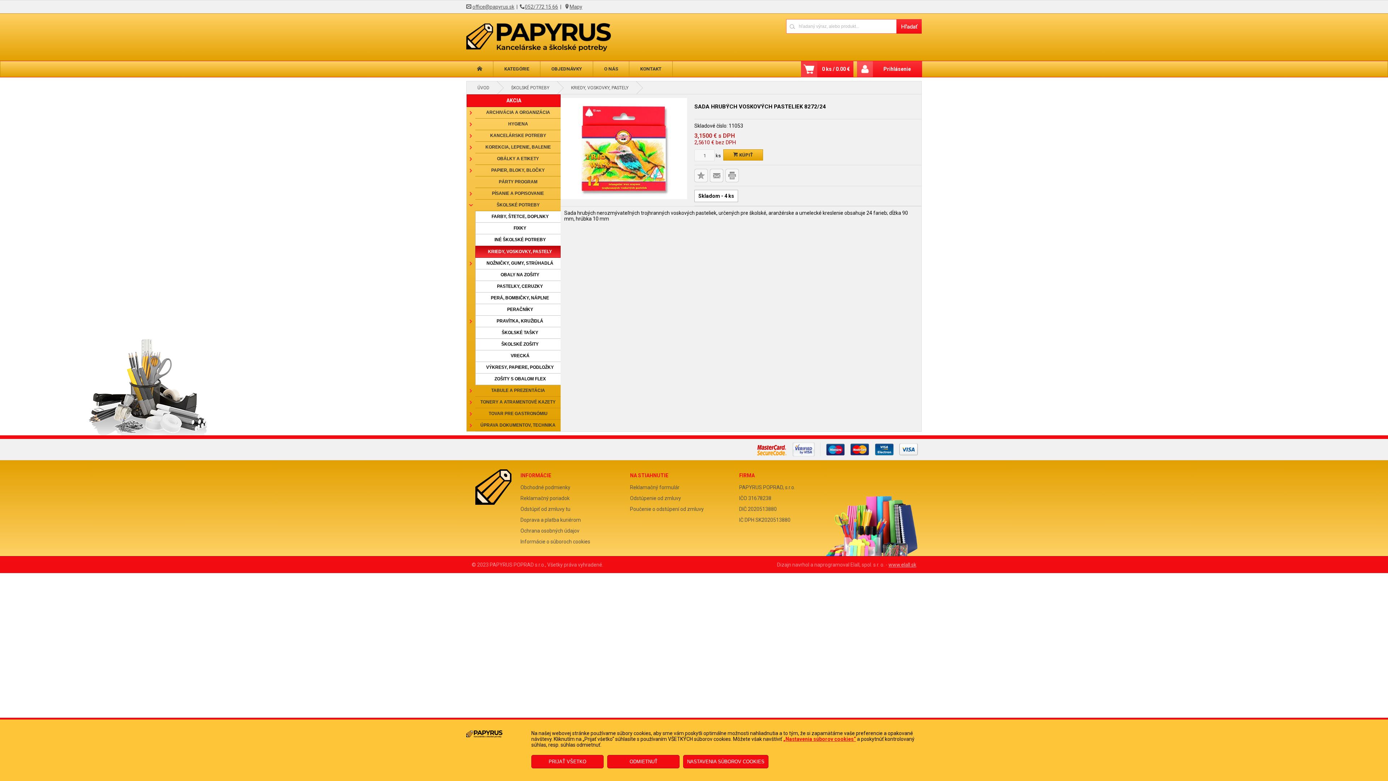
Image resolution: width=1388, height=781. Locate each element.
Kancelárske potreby (518, 135)
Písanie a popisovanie (518, 193)
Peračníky (520, 309)
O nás (611, 69)
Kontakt (650, 69)
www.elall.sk (902, 565)
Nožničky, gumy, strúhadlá (520, 263)
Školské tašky (520, 332)
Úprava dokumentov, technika (518, 425)
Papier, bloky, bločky (518, 170)
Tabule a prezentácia (518, 390)
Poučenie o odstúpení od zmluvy (667, 509)
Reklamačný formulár (655, 487)
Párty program (518, 181)
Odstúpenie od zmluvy (655, 498)
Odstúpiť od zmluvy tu (545, 509)
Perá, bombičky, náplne (520, 297)
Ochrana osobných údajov (549, 531)
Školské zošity (520, 344)
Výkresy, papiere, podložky (520, 367)
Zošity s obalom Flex (520, 378)
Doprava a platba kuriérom (550, 520)
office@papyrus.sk (493, 7)
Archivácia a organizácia (518, 112)
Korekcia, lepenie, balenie (518, 147)
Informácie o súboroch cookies (555, 542)
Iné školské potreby (520, 239)
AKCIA (513, 100)
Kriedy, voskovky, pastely (600, 87)
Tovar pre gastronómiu (518, 413)
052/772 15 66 (541, 7)
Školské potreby (530, 87)
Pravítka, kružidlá (520, 321)
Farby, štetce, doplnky (520, 216)
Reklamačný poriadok (545, 498)
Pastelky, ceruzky (520, 286)
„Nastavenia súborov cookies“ (819, 739)
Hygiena (518, 124)
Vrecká (520, 355)
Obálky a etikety (518, 158)
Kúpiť (745, 155)
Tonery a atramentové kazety (518, 402)
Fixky (520, 228)
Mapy (576, 7)
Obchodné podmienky (545, 487)
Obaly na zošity (520, 274)
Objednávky (566, 69)
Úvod (483, 87)
